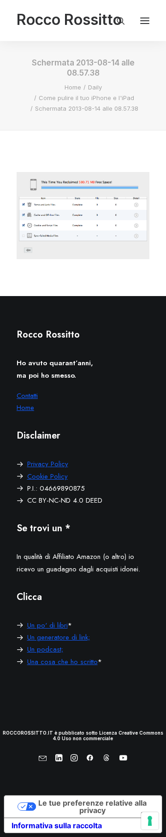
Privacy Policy (47, 464)
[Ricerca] (116, 21)
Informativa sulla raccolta (57, 825)
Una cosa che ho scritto (62, 662)
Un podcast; (45, 649)
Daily (95, 87)
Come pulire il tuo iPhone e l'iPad (86, 97)
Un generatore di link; (58, 637)
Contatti (27, 396)
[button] (145, 20)
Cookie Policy (47, 476)
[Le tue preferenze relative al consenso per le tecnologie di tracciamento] (150, 821)
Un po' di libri (47, 625)
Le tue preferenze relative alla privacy (92, 806)
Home (73, 87)
